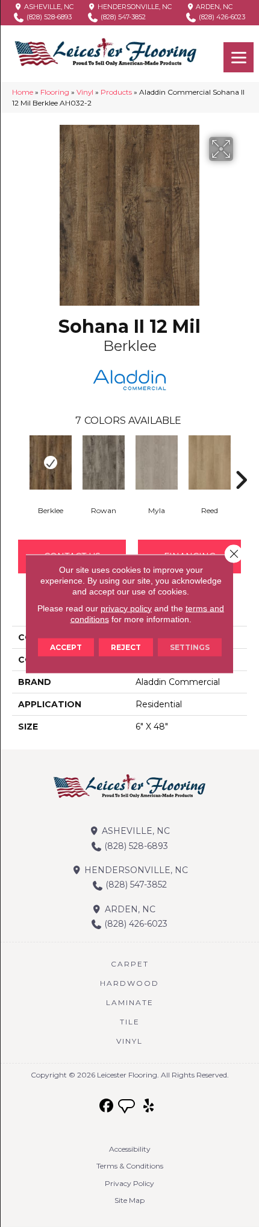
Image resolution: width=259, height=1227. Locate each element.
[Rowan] (103, 462)
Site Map (129, 1200)
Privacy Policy (129, 1183)
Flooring (54, 91)
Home (22, 91)
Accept (66, 646)
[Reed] (209, 462)
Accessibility (130, 1148)
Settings (190, 646)
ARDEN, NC (213, 6)
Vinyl (84, 91)
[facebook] (107, 1106)
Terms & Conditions (129, 1165)
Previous (18, 462)
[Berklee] (50, 462)
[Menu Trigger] (238, 57)
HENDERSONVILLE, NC (134, 6)
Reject (126, 646)
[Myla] (156, 462)
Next (241, 462)
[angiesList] (127, 1108)
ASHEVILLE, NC (47, 6)
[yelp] (149, 1106)
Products (116, 91)
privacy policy (126, 608)
